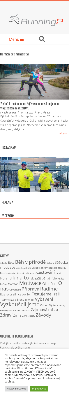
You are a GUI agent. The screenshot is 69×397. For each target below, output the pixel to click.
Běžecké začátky (57, 267)
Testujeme (41, 294)
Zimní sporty (28, 315)
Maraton (13, 284)
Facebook (8, 215)
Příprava (30, 289)
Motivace (30, 282)
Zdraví (6, 315)
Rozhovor (6, 294)
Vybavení (44, 299)
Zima (17, 315)
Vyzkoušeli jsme (19, 304)
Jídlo (54, 278)
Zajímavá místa (44, 309)
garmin (59, 273)
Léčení (3, 284)
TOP (48, 112)
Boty (11, 263)
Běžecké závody (7, 273)
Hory (4, 278)
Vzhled (44, 305)
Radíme (49, 288)
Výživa (53, 305)
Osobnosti (15, 289)
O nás (43, 112)
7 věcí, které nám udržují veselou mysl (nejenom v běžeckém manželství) (29, 105)
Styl (29, 294)
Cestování (45, 272)
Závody (43, 315)
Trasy (20, 300)
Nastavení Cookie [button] (16, 388)
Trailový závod (8, 300)
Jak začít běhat (40, 278)
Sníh (24, 294)
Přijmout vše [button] (39, 388)
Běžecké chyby (40, 267)
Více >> (63, 133)
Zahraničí (25, 310)
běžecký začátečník (26, 273)
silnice (17, 294)
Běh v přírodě (30, 262)
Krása (61, 278)
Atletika (3, 262)
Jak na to (18, 277)
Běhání (50, 262)
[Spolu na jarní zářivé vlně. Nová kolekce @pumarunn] (34, 191)
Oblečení (49, 283)
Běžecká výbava (23, 267)
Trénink (29, 300)
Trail (56, 294)
